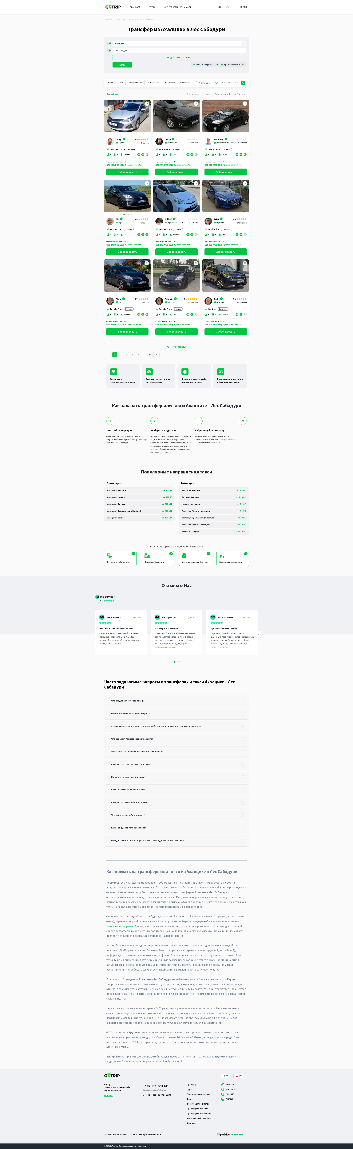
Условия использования (115, 1134)
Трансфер (120, 19)
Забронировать (127, 172)
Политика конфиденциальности (146, 1134)
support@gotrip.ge (112, 1090)
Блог (189, 1099)
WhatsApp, (148, 1090)
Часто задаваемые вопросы (200, 1094)
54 (150, 354)
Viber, (155, 1090)
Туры (189, 1089)
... (144, 354)
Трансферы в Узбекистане (199, 1113)
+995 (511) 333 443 (156, 1086)
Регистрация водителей (198, 1104)
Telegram (162, 1090)
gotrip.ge (108, 1095)
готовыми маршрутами (120, 926)
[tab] (176, 701)
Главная (108, 19)
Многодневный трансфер (199, 1118)
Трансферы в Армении (197, 1109)
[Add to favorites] (147, 103)
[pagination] (107, 354)
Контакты (191, 1123)
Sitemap (142, 1146)
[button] (107, 196)
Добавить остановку (181, 57)
